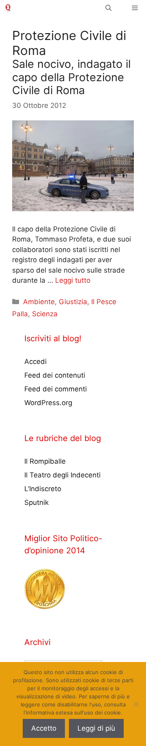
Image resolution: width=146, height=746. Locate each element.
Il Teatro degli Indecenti (62, 475)
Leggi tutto (72, 280)
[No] (136, 704)
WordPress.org (48, 403)
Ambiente (39, 302)
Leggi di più (96, 728)
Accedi (35, 361)
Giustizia (73, 302)
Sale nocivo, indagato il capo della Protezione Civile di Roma (71, 77)
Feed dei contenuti (54, 375)
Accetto (43, 728)
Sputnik (36, 502)
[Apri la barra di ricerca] (108, 8)
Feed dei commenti (55, 389)
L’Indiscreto (42, 489)
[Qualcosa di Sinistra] (8, 8)
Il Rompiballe (45, 461)
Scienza (45, 314)
